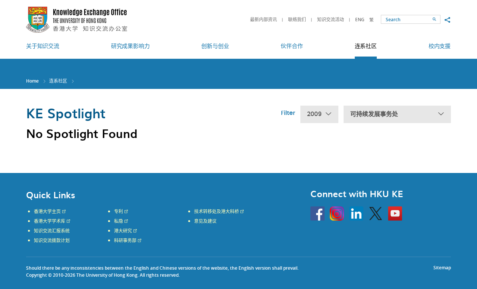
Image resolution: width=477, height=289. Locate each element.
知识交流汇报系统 (52, 231)
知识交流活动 (330, 19)
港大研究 (123, 231)
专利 (118, 211)
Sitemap (442, 267)
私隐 (118, 221)
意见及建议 (205, 221)
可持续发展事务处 (374, 114)
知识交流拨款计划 (52, 240)
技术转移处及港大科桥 (216, 211)
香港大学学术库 (49, 221)
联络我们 (297, 19)
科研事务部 (125, 240)
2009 (314, 114)
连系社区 (58, 81)
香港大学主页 (47, 211)
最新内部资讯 (263, 19)
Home (32, 81)
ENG (359, 19)
